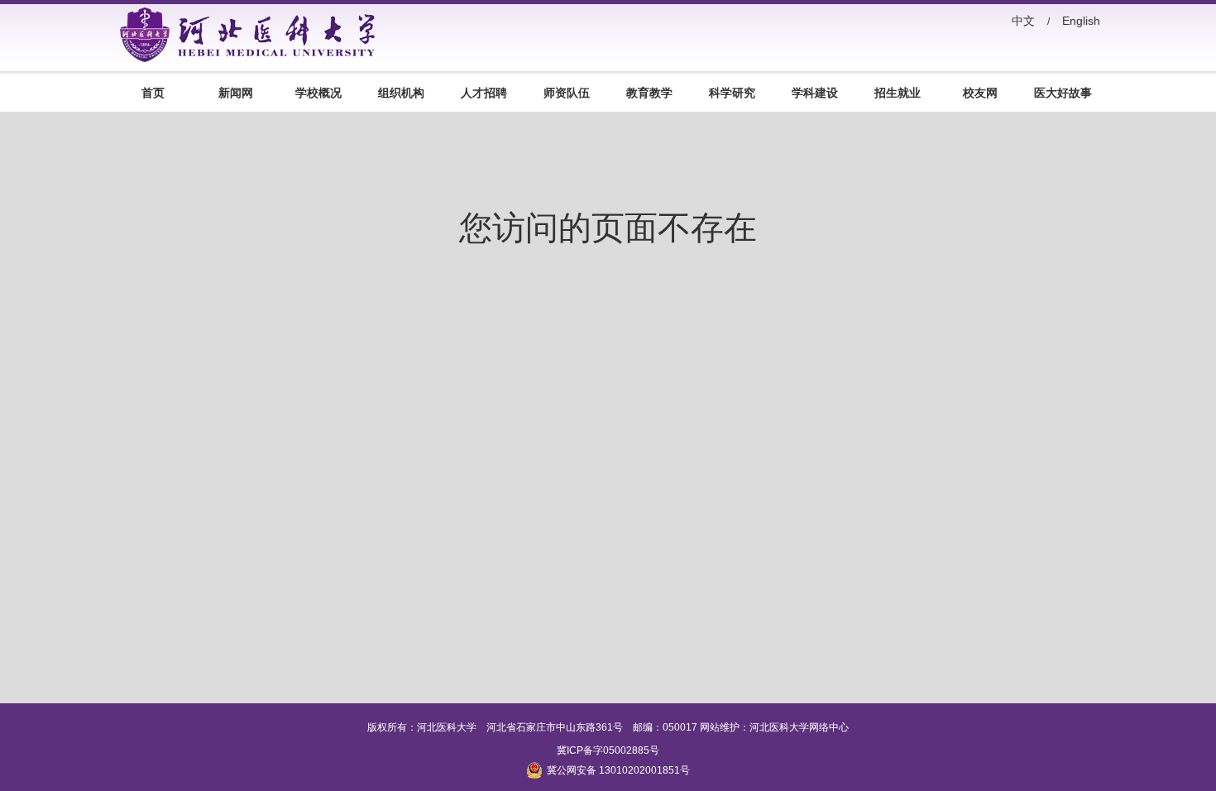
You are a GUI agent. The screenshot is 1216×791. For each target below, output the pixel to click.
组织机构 (401, 92)
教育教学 (649, 92)
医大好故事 (1063, 92)
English (1081, 20)
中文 (1023, 20)
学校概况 (318, 92)
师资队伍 (566, 92)
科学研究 (732, 92)
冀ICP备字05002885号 (608, 750)
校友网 (980, 92)
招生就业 (897, 92)
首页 (153, 92)
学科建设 (815, 92)
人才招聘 (484, 92)
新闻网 (235, 92)
